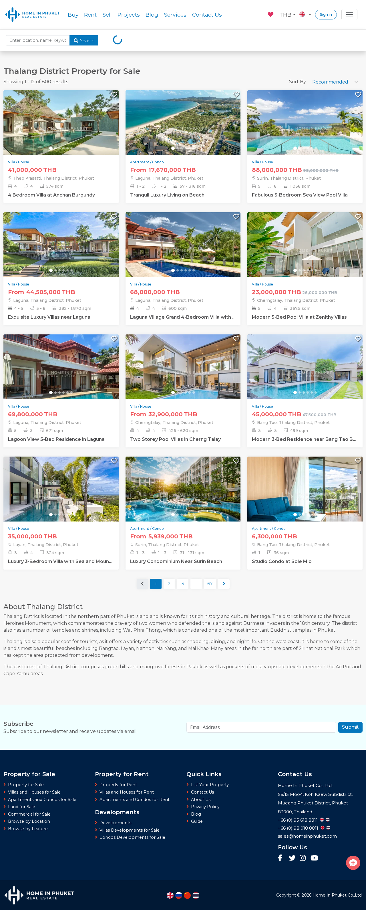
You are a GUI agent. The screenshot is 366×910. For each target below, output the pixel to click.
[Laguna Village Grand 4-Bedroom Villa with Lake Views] (183, 251)
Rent (90, 14)
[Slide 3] (59, 148)
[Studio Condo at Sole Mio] (305, 495)
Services (175, 14)
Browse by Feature (28, 828)
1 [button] (156, 583)
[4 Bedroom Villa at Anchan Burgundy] (61, 129)
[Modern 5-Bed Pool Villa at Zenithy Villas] (305, 251)
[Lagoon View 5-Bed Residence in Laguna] (61, 373)
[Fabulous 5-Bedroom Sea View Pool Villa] (305, 129)
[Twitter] (293, 859)
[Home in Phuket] (32, 15)
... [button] (196, 583)
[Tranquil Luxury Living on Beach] (183, 129)
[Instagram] (304, 859)
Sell (107, 14)
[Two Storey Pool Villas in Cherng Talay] (183, 373)
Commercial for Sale (29, 814)
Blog (152, 14)
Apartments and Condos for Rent (135, 799)
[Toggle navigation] (349, 14)
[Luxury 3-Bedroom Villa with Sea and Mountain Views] (61, 495)
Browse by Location (29, 821)
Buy (73, 14)
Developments (115, 822)
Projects (129, 14)
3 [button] (182, 583)
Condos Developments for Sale (132, 837)
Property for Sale (26, 784)
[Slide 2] (55, 148)
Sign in (326, 14)
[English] (170, 895)
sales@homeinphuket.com (307, 836)
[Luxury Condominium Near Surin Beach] (183, 495)
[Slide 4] (63, 148)
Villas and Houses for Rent (127, 792)
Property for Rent (118, 784)
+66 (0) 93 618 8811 (298, 820)
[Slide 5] (67, 148)
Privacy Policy (205, 806)
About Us (200, 799)
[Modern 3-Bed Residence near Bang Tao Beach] (305, 373)
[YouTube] (314, 859)
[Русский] (178, 895)
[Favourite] (271, 14)
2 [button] (169, 583)
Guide (197, 821)
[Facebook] (282, 859)
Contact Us (207, 14)
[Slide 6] (71, 148)
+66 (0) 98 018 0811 (298, 828)
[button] (224, 584)
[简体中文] (187, 895)
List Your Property (210, 784)
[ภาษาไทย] (195, 895)
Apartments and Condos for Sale (42, 799)
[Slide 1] (51, 148)
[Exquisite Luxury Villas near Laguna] (61, 251)
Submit (350, 727)
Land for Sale (21, 806)
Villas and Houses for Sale (34, 792)
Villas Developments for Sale (130, 830)
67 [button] (210, 583)
